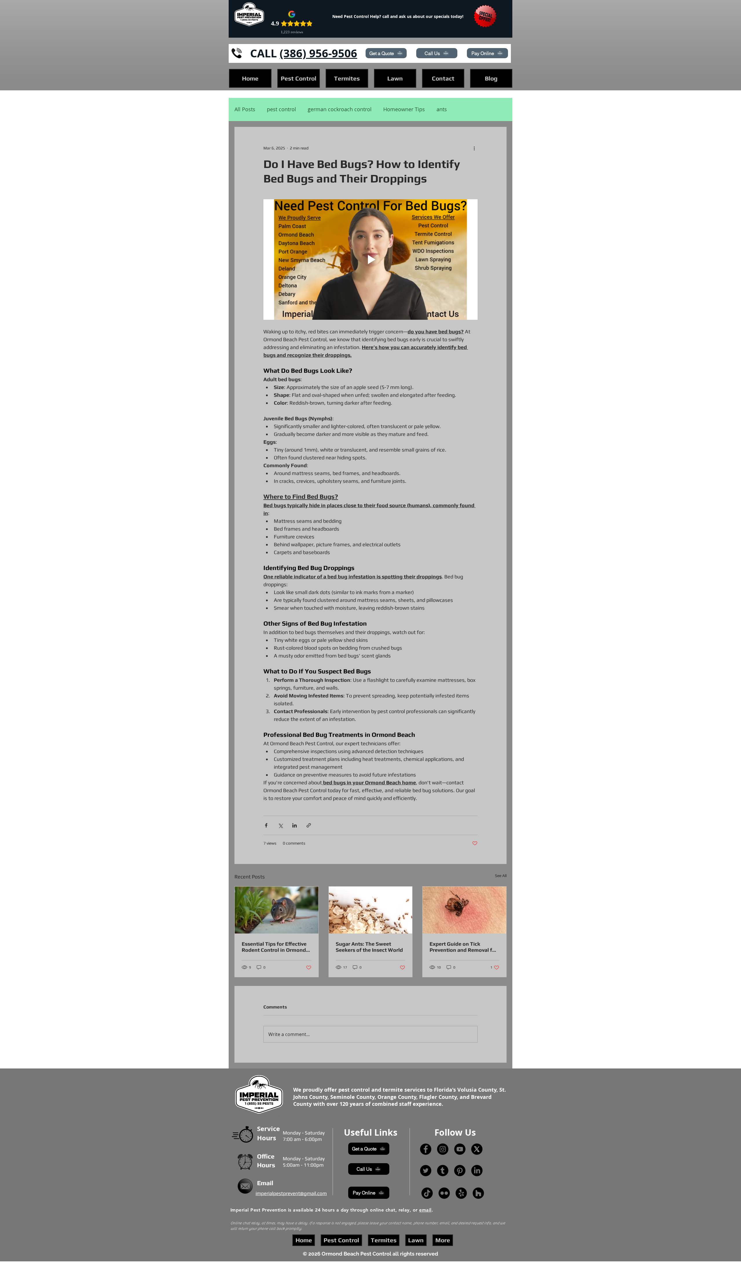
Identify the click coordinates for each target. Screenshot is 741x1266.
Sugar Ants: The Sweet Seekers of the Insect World (369, 947)
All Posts (244, 109)
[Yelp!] (461, 1193)
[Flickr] (444, 1193)
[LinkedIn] (477, 1170)
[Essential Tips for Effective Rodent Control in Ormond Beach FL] (276, 910)
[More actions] (474, 148)
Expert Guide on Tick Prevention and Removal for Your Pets (463, 947)
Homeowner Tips (404, 109)
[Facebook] (425, 1149)
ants (441, 109)
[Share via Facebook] (266, 825)
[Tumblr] (442, 1170)
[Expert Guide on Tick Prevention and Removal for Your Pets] (464, 910)
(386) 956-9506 (318, 53)
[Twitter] (425, 1170)
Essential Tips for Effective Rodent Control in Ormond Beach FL (274, 947)
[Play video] (370, 259)
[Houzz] (478, 1193)
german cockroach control (340, 109)
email (425, 1210)
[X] (477, 1149)
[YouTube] (459, 1149)
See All (501, 875)
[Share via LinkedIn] (294, 825)
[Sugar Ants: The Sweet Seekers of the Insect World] (370, 910)
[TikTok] (427, 1193)
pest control (281, 109)
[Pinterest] (459, 1170)
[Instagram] (442, 1149)
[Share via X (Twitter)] (280, 825)
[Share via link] (308, 825)
